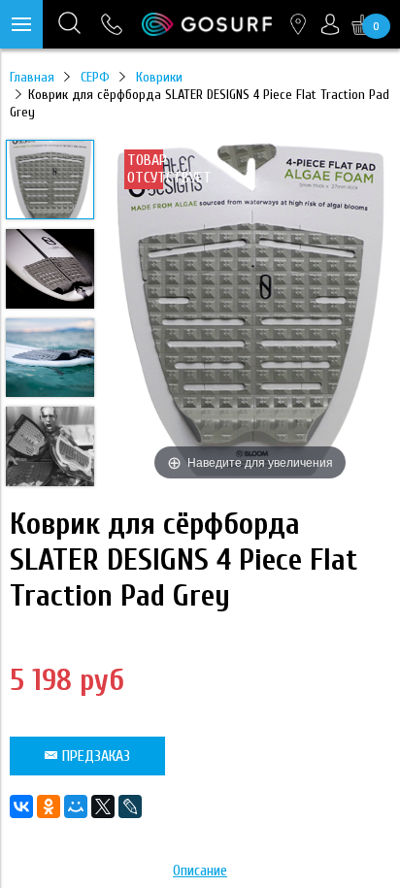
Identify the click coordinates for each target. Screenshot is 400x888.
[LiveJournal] (130, 806)
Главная (32, 77)
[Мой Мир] (75, 806)
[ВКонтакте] (21, 806)
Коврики (159, 77)
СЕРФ (95, 77)
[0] (362, 24)
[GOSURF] (207, 24)
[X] (103, 806)
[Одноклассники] (48, 806)
